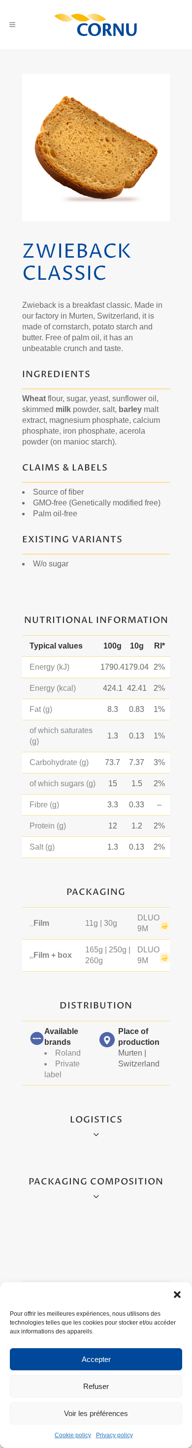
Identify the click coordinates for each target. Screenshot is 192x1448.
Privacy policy (114, 1435)
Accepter (96, 1359)
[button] (177, 1295)
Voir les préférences (96, 1413)
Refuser (96, 1386)
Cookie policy (73, 1435)
